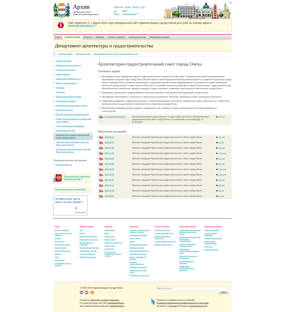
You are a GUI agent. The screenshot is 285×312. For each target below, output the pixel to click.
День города (59, 241)
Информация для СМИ (88, 251)
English (128, 7)
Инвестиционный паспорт (139, 251)
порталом (172, 306)
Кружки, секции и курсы (163, 244)
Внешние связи (60, 248)
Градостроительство (62, 251)
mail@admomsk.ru (116, 306)
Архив (81, 6)
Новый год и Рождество (113, 243)
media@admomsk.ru (116, 303)
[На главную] (54, 54)
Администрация (87, 226)
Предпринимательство (138, 254)
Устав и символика (62, 230)
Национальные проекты (138, 235)
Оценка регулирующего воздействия (188, 257)
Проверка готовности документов (162, 237)
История (58, 238)
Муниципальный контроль (89, 248)
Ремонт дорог (109, 246)
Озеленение (109, 249)
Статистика (208, 246)
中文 (143, 7)
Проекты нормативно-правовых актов (187, 245)
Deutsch (136, 7)
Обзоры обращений (211, 230)
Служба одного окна (162, 230)
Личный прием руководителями (210, 242)
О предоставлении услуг (163, 233)
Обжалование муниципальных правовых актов (189, 251)
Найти (223, 292)
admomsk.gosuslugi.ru (81, 25)
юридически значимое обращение (104, 300)
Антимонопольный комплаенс (186, 262)
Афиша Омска (109, 239)
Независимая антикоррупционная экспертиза (186, 268)
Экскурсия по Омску (62, 244)
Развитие (133, 226)
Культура (58, 254)
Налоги (132, 241)
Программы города (136, 248)
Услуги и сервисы (161, 226)
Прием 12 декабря (211, 250)
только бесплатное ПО (197, 306)
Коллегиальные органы (88, 236)
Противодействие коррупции (86, 243)
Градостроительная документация (70, 189)
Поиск (116, 14)
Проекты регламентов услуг (165, 241)
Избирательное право (88, 257)
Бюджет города (135, 238)
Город (57, 226)
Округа (82, 233)
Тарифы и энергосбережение (136, 263)
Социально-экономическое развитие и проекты (139, 231)
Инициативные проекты (138, 244)
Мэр (81, 230)
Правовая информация (138, 267)
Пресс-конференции (87, 254)
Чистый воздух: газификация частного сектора (112, 254)
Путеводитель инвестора (138, 275)
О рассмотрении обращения (210, 234)
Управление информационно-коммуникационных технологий (182, 303)
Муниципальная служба (89, 239)
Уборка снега (109, 236)
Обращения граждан (213, 226)
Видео (106, 233)
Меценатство (60, 260)
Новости (108, 226)
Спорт (57, 257)
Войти (231, 2)
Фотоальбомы (109, 230)
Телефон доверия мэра (213, 238)
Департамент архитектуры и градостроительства (104, 45)
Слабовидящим (129, 14)
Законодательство (187, 226)
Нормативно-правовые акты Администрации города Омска (190, 232)
